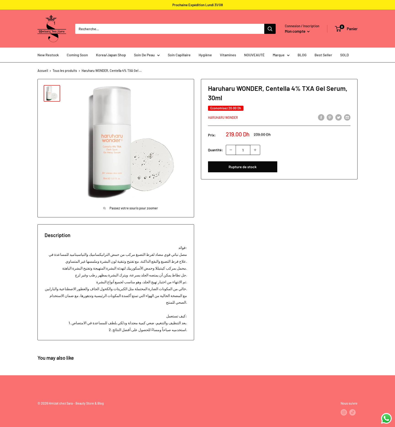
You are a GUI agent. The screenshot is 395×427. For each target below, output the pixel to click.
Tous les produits (65, 71)
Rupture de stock (242, 167)
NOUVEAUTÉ (254, 55)
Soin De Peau (144, 55)
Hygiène (205, 55)
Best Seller (323, 55)
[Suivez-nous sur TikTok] (352, 412)
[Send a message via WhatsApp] (386, 418)
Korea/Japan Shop (111, 55)
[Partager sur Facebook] (321, 117)
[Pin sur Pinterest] (330, 117)
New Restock (48, 55)
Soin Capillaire (179, 55)
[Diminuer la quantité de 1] (231, 150)
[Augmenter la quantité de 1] (255, 150)
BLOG (302, 55)
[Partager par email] (347, 117)
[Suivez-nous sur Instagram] (344, 412)
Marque (279, 55)
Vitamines (228, 55)
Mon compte (295, 31)
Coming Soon (77, 55)
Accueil (42, 71)
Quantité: (215, 150)
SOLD (344, 55)
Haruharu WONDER (223, 117)
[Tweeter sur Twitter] (338, 117)
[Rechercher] (270, 29)
